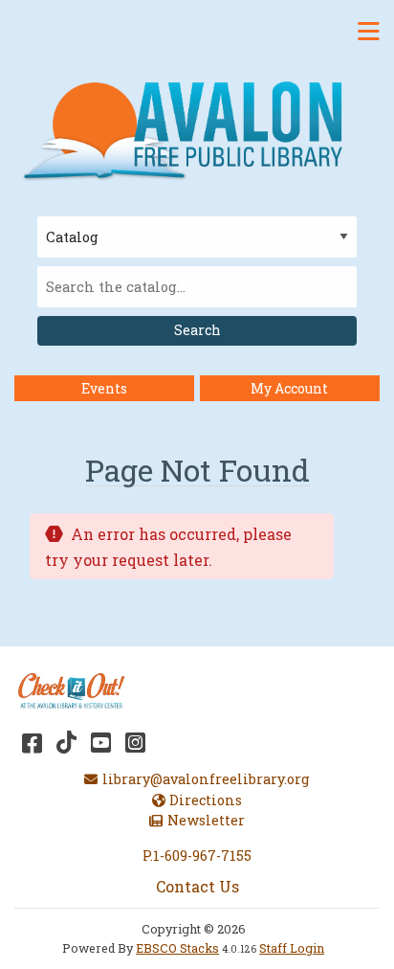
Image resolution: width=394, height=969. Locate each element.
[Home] (189, 129)
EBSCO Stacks (177, 948)
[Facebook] (32, 742)
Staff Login (291, 948)
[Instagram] (135, 742)
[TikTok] (66, 742)
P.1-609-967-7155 (197, 855)
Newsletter (205, 820)
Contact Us (197, 886)
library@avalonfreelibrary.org (205, 779)
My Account (289, 388)
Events (104, 388)
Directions (205, 800)
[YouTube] (101, 742)
